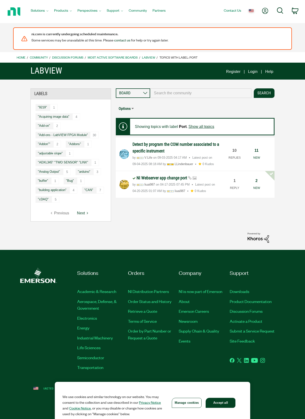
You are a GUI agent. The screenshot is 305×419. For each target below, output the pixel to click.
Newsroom (188, 321)
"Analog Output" (49, 171)
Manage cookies (187, 402)
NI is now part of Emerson (200, 291)
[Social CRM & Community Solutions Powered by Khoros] (258, 237)
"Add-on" (44, 125)
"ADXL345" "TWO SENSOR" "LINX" (63, 162)
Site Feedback (242, 340)
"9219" (42, 107)
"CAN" (88, 190)
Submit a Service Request (252, 330)
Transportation (90, 367)
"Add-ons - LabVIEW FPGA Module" (63, 135)
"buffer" (43, 180)
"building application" (52, 190)
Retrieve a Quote (142, 311)
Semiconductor (90, 357)
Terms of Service (142, 321)
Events (184, 340)
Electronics (87, 318)
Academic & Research (96, 291)
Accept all (220, 402)
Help (269, 72)
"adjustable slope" (50, 153)
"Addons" (74, 144)
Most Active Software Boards (113, 57)
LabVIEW (148, 57)
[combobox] (200, 93)
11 (256, 150)
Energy (83, 327)
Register (233, 72)
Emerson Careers (194, 311)
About (184, 301)
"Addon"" (44, 144)
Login (253, 72)
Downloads (239, 291)
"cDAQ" (43, 199)
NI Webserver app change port (162, 177)
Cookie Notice (80, 408)
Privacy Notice (150, 402)
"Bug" (70, 180)
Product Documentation (251, 301)
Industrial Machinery (95, 337)
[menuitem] (39, 12)
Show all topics (201, 127)
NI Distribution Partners (148, 291)
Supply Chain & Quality (199, 330)
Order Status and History (150, 301)
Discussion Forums (67, 57)
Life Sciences (89, 347)
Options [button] (125, 108)
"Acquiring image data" (53, 116)
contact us (122, 40)
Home (21, 57)
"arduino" (84, 171)
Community (39, 57)
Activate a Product (246, 321)
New (256, 157)
